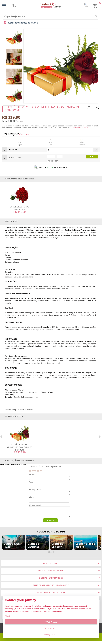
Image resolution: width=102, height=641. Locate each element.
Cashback (86, 5)
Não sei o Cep (52, 161)
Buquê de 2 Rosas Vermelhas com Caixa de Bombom (19, 447)
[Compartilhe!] (97, 108)
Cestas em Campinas (34, 545)
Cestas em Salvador (57, 545)
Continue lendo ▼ (80, 128)
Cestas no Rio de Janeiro (85, 545)
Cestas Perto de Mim (51, 531)
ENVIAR (50, 520)
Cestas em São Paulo (12, 545)
